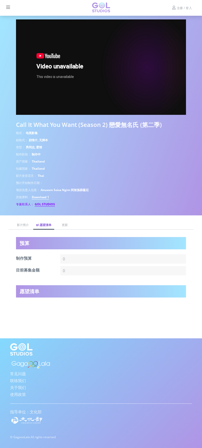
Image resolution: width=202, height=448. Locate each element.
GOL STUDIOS (45, 204)
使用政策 (18, 394)
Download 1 (40, 197)
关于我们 (18, 387)
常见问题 (18, 373)
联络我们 (18, 380)
